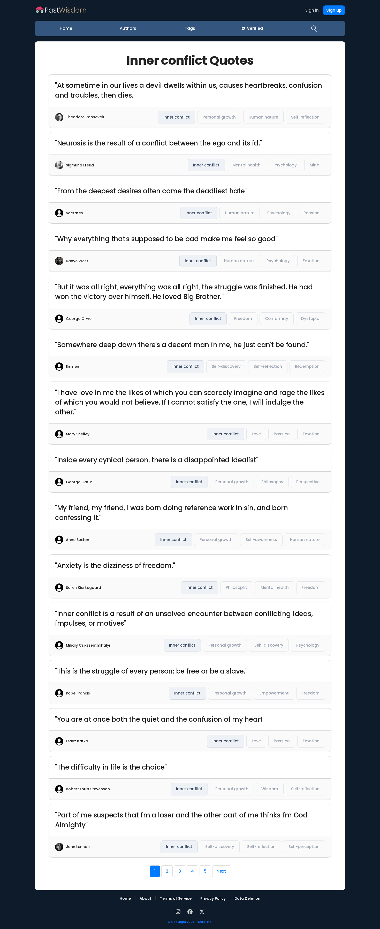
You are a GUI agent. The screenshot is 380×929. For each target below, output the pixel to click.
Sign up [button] (334, 10)
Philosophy (272, 482)
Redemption (307, 366)
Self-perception (304, 846)
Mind (315, 165)
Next (221, 871)
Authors (128, 28)
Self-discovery (226, 366)
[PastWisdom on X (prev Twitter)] (202, 911)
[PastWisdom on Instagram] (179, 911)
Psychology (285, 165)
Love (256, 434)
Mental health (246, 165)
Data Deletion (247, 898)
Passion (311, 213)
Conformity (276, 318)
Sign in (312, 10)
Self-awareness (261, 539)
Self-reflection (305, 117)
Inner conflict (176, 117)
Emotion (311, 261)
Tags (190, 28)
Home (66, 28)
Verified (255, 28)
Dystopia (310, 318)
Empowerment (274, 693)
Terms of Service (176, 898)
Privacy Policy (213, 898)
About (145, 898)
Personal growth (219, 117)
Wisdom (269, 789)
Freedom (243, 318)
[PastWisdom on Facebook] (191, 911)
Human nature (263, 117)
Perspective (308, 482)
